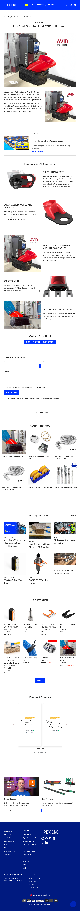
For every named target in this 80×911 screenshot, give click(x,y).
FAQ (5, 844)
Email (42, 362)
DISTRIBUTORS (9, 841)
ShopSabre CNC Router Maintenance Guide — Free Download (14, 543)
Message (6, 371)
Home (5, 17)
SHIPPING (7, 854)
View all (73, 516)
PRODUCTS (40, 5)
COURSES (8, 810)
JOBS (5, 848)
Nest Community (28, 841)
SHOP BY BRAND (9, 851)
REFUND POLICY (34, 887)
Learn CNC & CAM (29, 851)
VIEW (46, 810)
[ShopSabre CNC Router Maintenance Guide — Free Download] (15, 528)
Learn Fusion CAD (28, 854)
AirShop (25, 858)
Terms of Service (52, 399)
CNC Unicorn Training (30, 844)
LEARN (32, 5)
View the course (37, 152)
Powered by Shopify (45, 904)
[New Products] (58, 786)
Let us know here (17, 880)
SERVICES (51, 5)
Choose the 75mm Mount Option (40, 342)
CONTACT (7, 838)
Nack (24, 868)
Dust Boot (26, 861)
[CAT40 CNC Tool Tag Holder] (40, 564)
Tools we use (27, 834)
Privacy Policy (40, 399)
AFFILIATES (8, 834)
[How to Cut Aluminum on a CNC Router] (65, 559)
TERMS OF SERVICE (32, 883)
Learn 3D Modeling (29, 848)
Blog (9, 17)
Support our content (29, 838)
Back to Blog (42, 413)
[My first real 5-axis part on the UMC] (65, 528)
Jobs (24, 864)
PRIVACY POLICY (34, 878)
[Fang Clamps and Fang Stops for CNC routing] (40, 530)
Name (5, 362)
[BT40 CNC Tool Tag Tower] (15, 564)
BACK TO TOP (8, 831)
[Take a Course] (21, 786)
